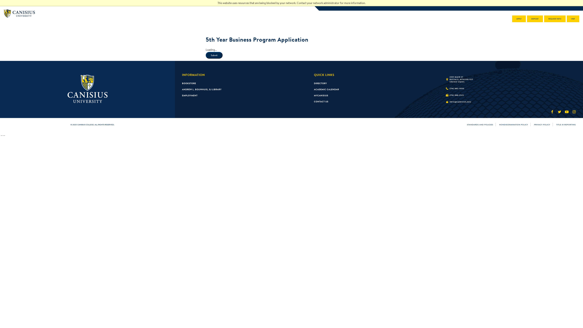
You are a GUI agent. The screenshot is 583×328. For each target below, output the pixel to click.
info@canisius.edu (460, 102)
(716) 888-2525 (457, 95)
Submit (214, 55)
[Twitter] (559, 112)
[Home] (21, 13)
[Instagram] (574, 112)
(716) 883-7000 (457, 88)
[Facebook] (552, 112)
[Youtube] (567, 112)
